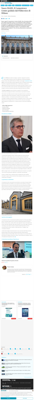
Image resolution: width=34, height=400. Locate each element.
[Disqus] (17, 289)
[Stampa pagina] (9, 18)
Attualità (6, 5)
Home (2, 16)
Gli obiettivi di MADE (5, 107)
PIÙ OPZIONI (25, 398)
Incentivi (13, 5)
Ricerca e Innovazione (18, 5)
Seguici (13, 380)
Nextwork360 (4, 387)
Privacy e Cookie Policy (16, 382)
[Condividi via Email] (6, 18)
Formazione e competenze (25, 5)
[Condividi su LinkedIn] (3, 18)
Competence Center (28, 80)
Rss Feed (10, 382)
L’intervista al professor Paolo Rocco (8, 111)
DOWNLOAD (13, 318)
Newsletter (31, 5)
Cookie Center (4, 383)
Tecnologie (9, 5)
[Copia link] (7, 18)
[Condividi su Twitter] (4, 18)
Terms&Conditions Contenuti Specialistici (25, 382)
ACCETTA (8, 398)
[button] (2, 3)
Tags (8, 382)
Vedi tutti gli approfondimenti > (28, 377)
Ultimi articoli (2, 5)
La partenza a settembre (6, 108)
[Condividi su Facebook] (1, 18)
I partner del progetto (5, 109)
